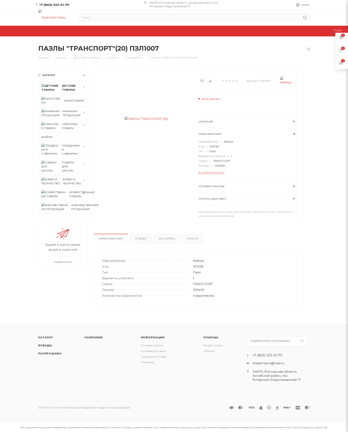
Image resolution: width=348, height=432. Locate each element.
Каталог (45, 337)
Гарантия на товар (153, 356)
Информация (153, 337)
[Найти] (305, 17)
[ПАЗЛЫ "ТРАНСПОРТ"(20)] (146, 119)
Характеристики (111, 238)
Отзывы (141, 238)
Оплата (192, 238)
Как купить (167, 238)
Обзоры (209, 351)
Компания (94, 337)
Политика (147, 362)
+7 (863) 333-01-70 (54, 5)
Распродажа (49, 353)
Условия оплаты (152, 345)
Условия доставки (153, 351)
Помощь (211, 337)
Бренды (45, 345)
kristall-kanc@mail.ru (268, 363)
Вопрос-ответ (213, 345)
